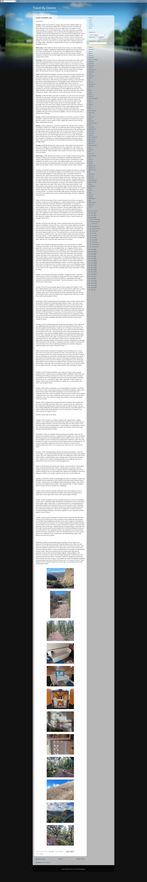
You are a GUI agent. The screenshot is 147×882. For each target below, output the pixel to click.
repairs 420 (92, 167)
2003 (92, 290)
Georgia (91, 86)
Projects (91, 159)
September (95, 228)
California (91, 61)
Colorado (91, 63)
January (94, 246)
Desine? (91, 26)
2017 (92, 258)
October (94, 226)
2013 (92, 267)
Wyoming (91, 204)
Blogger (83, 869)
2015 (92, 263)
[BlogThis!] (68, 851)
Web (90, 200)
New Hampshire (93, 137)
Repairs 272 (92, 165)
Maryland (91, 121)
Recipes (91, 161)
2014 (92, 265)
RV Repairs (92, 174)
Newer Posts (40, 859)
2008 (92, 278)
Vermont (91, 194)
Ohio (90, 147)
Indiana (91, 104)
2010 (92, 274)
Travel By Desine (44, 8)
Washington (92, 198)
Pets (90, 157)
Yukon (90, 206)
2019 (92, 254)
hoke (90, 92)
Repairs (91, 163)
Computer (91, 65)
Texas (90, 188)
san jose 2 (91, 178)
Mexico (91, 125)
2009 (92, 276)
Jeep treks (91, 112)
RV (89, 172)
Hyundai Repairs (93, 98)
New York (91, 143)
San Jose (91, 176)
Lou (90, 114)
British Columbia (93, 59)
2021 (92, 249)
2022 (92, 217)
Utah (90, 192)
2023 (92, 215)
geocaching (92, 84)
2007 (92, 281)
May (93, 237)
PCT (90, 151)
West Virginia (92, 202)
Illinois (90, 102)
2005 (92, 285)
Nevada (91, 135)
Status (90, 184)
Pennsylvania (92, 155)
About (90, 28)
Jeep (90, 108)
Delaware (91, 76)
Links (90, 22)
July (93, 233)
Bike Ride (91, 57)
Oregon (91, 149)
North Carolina (93, 145)
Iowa (90, 106)
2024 (92, 213)
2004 (92, 287)
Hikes (90, 90)
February (94, 244)
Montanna (91, 131)
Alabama (91, 49)
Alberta (91, 53)
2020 (92, 251)
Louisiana (91, 116)
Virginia (91, 196)
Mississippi (92, 127)
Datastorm (91, 72)
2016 (92, 260)
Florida (91, 82)
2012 (92, 269)
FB (89, 80)
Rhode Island (92, 170)
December (95, 219)
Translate (101, 37)
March (94, 242)
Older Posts (80, 859)
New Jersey (92, 139)
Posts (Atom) (46, 862)
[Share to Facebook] (71, 851)
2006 (92, 283)
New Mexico (92, 141)
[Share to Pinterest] (73, 851)
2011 (92, 272)
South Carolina (93, 180)
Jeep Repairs (92, 110)
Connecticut (92, 69)
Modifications (92, 129)
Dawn (90, 74)
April (93, 240)
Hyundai (91, 96)
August (94, 231)
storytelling (92, 186)
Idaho (90, 100)
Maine (90, 119)
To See (91, 24)
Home (41, 854)
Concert (91, 67)
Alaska (90, 51)
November (39, 21)
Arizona (91, 55)
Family (90, 78)
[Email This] (66, 851)
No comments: (59, 851)
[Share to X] (70, 851)
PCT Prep (91, 153)
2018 (92, 256)
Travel (90, 190)
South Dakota (92, 182)
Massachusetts (93, 123)
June (93, 235)
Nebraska (91, 133)
